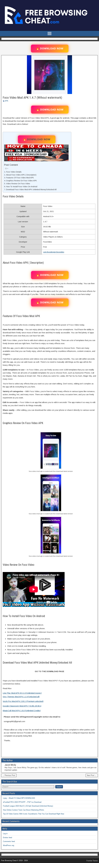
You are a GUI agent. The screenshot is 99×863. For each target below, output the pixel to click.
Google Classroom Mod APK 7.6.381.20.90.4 (22, 706)
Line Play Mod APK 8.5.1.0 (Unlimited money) (22, 693)
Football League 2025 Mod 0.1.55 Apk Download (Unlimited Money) (28, 806)
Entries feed (7, 838)
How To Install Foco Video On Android (21, 187)
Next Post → (92, 775)
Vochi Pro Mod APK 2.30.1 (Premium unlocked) (23, 701)
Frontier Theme (92, 861)
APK (6, 101)
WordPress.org (8, 845)
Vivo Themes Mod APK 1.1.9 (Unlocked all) (21, 697)
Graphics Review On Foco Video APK (21, 181)
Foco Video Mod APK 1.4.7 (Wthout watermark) (32, 97)
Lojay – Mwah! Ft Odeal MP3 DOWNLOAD (19, 798)
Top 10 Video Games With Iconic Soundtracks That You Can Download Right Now (33, 814)
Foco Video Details (14, 172)
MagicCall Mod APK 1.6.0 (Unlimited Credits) (22, 710)
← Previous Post (8, 775)
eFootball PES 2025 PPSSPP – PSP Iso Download (22, 802)
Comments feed (9, 841)
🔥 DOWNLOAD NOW (49, 48)
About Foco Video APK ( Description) (21, 175)
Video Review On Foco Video (18, 184)
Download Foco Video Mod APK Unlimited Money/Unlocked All (31, 189)
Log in (5, 834)
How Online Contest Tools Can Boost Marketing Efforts (23, 810)
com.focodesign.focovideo (53, 252)
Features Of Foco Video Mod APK (20, 178)
